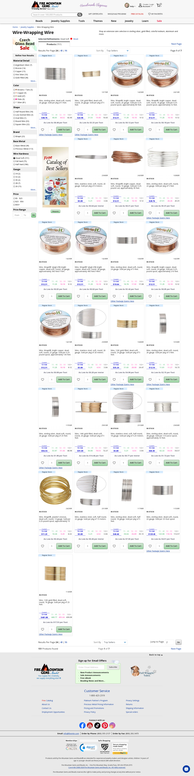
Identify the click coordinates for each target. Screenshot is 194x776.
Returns (129, 704)
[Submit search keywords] (79, 15)
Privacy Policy (90, 712)
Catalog (47, 700)
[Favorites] (42, 129)
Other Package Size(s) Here (50, 134)
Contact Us (46, 708)
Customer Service (97, 691)
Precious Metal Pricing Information (99, 704)
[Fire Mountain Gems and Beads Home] (46, 5)
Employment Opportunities (53, 712)
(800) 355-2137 (103, 733)
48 (61, 50)
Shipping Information (135, 708)
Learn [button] (145, 20)
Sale (159, 20)
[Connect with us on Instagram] (112, 725)
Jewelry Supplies (27, 27)
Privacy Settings (132, 700)
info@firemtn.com (71, 733)
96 (66, 50)
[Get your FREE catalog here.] (55, 177)
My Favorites (157, 14)
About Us (46, 704)
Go (33, 215)
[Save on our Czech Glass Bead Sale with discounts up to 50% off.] (25, 44)
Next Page (176, 44)
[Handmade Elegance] (93, 5)
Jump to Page (157, 641)
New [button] (113, 20)
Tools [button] (81, 20)
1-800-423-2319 (97, 695)
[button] (89, 747)
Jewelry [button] (129, 20)
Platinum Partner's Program (96, 700)
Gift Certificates (95, 14)
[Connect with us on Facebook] (82, 725)
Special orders (132, 712)
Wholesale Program (117, 14)
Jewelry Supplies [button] (60, 20)
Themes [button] (98, 20)
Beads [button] (39, 20)
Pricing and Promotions (94, 708)
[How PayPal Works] (120, 749)
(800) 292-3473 (132, 733)
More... (33, 81)
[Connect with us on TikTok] (97, 725)
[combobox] (56, 15)
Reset (75, 39)
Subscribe (113, 667)
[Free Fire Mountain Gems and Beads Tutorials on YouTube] (90, 725)
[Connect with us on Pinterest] (105, 725)
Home (15, 27)
